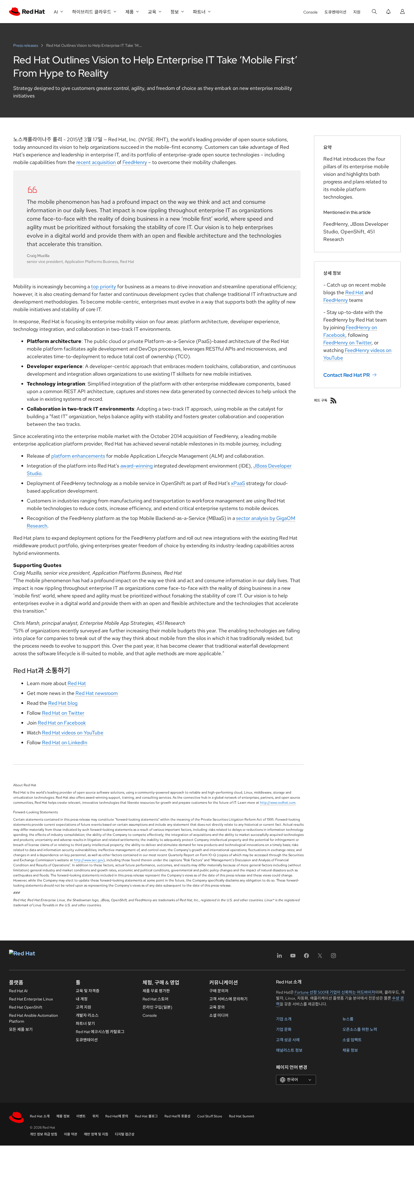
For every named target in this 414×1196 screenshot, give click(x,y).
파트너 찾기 (85, 1023)
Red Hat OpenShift (25, 1007)
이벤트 (81, 1116)
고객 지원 (83, 1007)
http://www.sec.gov (88, 860)
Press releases (26, 45)
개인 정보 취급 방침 (43, 1134)
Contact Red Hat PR (346, 375)
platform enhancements (78, 456)
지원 (356, 12)
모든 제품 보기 (21, 1029)
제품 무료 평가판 (156, 990)
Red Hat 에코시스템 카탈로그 (100, 1031)
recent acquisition (96, 162)
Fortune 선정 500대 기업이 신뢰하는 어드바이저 (335, 992)
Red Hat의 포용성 (177, 1116)
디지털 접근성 (124, 1134)
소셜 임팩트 (352, 1039)
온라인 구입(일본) (157, 1007)
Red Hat (77, 683)
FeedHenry (135, 162)
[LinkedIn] (279, 957)
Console (310, 12)
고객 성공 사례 (288, 1039)
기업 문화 (283, 1029)
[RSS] (333, 400)
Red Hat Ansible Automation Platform (33, 1018)
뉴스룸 (347, 1019)
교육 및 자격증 (87, 990)
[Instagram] (333, 957)
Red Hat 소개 (40, 1116)
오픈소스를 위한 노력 (359, 1029)
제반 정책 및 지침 (96, 1134)
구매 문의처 (218, 990)
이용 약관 (70, 1134)
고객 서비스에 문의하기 (228, 999)
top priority (103, 286)
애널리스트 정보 (289, 1050)
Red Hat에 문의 (116, 1116)
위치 (95, 1116)
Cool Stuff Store (209, 1116)
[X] (320, 957)
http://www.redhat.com (277, 802)
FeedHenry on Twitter (347, 342)
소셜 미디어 (218, 1015)
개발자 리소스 (87, 1015)
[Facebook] (306, 957)
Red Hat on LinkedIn (64, 742)
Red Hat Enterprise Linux (31, 999)
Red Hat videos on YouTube (72, 732)
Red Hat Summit (241, 1116)
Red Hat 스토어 (155, 999)
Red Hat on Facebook (62, 722)
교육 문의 (217, 1007)
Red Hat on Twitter (63, 713)
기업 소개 (283, 1019)
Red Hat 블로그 (146, 1116)
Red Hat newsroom (96, 693)
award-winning (136, 465)
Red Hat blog (62, 703)
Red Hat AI (18, 990)
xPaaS (238, 483)
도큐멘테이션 (335, 12)
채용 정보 (350, 1050)
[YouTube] (293, 957)
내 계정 (82, 999)
